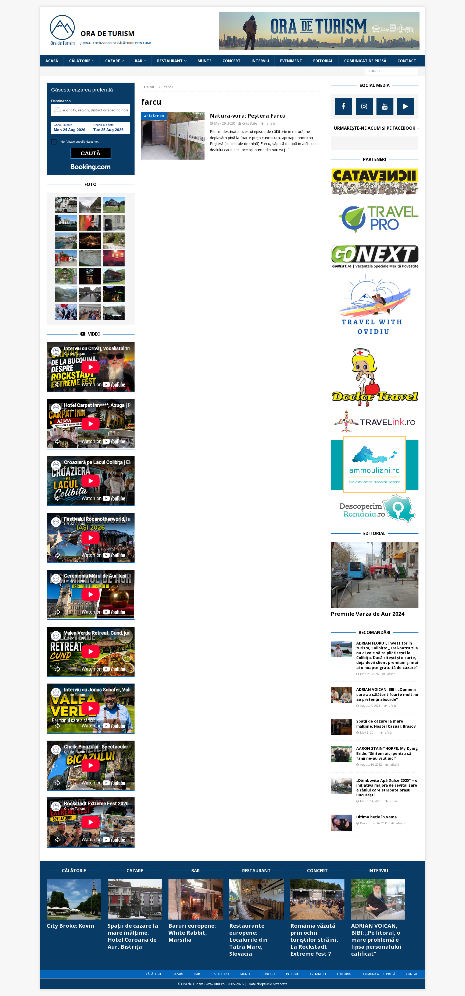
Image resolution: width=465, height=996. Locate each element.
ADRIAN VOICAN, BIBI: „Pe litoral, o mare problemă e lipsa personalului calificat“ (376, 939)
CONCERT (232, 60)
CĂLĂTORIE (79, 60)
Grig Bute (249, 123)
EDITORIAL (323, 60)
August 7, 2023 (370, 705)
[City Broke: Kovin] (74, 899)
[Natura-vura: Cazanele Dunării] (90, 205)
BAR (138, 60)
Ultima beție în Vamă (376, 816)
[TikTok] (405, 106)
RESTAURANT (170, 60)
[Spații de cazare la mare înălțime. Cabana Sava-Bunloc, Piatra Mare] (114, 276)
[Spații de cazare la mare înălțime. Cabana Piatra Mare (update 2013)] (114, 205)
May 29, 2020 (224, 123)
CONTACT (406, 60)
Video (94, 334)
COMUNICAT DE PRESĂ (365, 60)
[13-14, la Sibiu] (90, 241)
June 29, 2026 (369, 674)
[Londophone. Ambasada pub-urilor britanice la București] (114, 258)
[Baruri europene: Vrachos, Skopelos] (114, 294)
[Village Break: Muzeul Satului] (66, 205)
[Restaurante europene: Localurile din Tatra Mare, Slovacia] (256, 899)
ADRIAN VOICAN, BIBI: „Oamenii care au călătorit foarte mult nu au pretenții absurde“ (387, 694)
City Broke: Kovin (70, 925)
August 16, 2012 (371, 764)
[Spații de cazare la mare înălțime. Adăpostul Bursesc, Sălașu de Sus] (66, 276)
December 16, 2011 (374, 823)
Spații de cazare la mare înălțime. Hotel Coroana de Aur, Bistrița (133, 936)
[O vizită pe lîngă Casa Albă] (66, 223)
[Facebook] (343, 106)
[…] (287, 149)
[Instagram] (364, 106)
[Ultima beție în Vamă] (341, 823)
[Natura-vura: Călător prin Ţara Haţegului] (90, 258)
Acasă (51, 60)
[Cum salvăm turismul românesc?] (114, 312)
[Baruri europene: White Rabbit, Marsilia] (195, 899)
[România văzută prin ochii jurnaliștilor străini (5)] (90, 312)
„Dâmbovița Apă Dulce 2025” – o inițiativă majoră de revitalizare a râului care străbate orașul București (386, 788)
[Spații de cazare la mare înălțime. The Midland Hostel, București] (114, 223)
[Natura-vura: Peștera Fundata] (114, 241)
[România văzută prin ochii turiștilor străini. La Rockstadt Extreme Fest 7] (317, 899)
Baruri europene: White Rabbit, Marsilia (192, 932)
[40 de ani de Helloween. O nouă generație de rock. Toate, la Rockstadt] (66, 312)
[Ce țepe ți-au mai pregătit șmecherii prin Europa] (90, 294)
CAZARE (112, 60)
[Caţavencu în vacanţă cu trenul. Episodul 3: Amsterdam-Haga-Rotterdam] (66, 258)
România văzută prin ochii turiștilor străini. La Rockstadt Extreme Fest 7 (314, 939)
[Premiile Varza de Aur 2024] (374, 575)
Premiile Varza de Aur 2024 (367, 613)
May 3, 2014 (368, 732)
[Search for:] (391, 70)
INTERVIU (260, 60)
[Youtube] (384, 106)
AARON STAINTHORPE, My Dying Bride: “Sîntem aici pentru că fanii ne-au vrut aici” (387, 753)
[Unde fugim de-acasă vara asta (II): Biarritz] (66, 241)
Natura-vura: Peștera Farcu (248, 115)
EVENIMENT (291, 60)
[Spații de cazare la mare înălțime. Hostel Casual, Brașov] (341, 727)
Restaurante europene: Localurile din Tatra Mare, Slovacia (248, 939)
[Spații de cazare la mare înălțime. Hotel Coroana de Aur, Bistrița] (135, 899)
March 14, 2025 (370, 801)
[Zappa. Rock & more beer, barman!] (90, 276)
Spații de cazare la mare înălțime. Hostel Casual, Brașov (386, 723)
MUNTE (205, 60)
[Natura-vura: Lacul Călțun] (66, 294)
